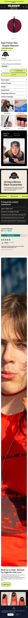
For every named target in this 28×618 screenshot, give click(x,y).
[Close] (26, 606)
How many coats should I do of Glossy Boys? (13, 221)
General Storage (7, 97)
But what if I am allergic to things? (10, 211)
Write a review (10, 235)
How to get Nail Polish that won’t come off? (12, 217)
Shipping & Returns (8, 93)
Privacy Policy (12, 612)
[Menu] (1, 6)
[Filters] (22, 235)
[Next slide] (26, 1)
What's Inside (6, 83)
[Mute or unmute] (8, 162)
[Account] (23, 6)
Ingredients (5, 90)
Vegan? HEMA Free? (7, 208)
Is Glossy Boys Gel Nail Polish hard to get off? (13, 214)
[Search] (4, 6)
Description (5, 80)
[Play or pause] (5, 162)
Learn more (6, 584)
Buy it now (14, 74)
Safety (3, 87)
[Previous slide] (1, 1)
